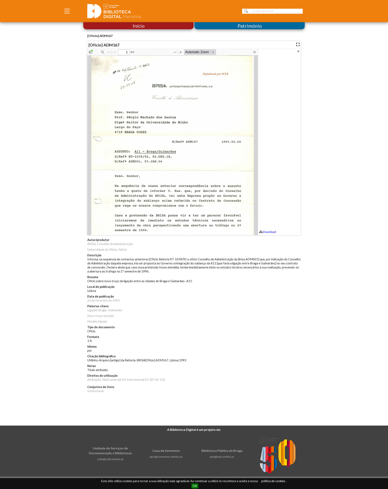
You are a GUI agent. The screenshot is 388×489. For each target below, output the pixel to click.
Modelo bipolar (97, 321)
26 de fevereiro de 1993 (103, 300)
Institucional (95, 391)
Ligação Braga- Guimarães (104, 310)
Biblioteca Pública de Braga (221, 450)
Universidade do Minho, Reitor (107, 249)
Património (250, 26)
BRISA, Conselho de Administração (110, 244)
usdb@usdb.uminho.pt (110, 459)
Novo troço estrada (100, 316)
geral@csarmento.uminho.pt (166, 456)
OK (195, 486)
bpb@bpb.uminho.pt (222, 456)
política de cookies (273, 481)
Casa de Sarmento (166, 450)
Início (138, 26)
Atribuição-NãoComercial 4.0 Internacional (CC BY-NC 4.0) (126, 379)
